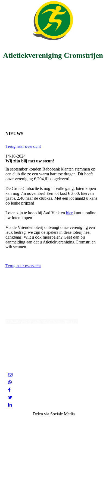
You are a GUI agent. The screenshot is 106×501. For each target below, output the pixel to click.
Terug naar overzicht (23, 146)
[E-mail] (10, 374)
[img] (53, 20)
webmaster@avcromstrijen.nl (49, 321)
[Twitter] (10, 397)
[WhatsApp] (10, 382)
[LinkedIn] (10, 405)
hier (69, 213)
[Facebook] (9, 390)
